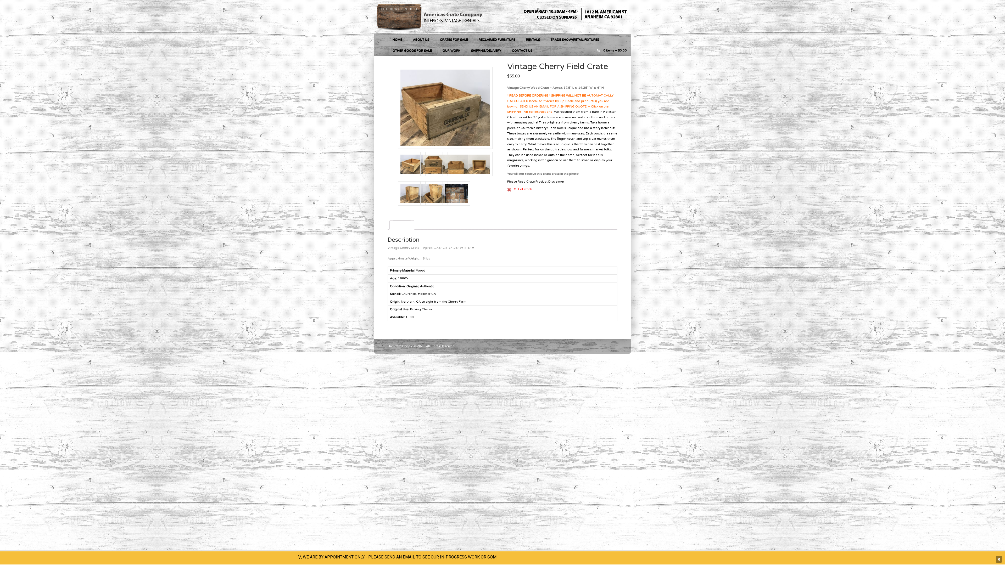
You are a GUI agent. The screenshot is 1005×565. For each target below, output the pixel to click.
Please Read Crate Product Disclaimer (535, 181)
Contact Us (522, 50)
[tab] (401, 225)
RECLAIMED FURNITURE (497, 39)
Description (402, 225)
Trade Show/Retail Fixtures (575, 39)
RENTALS (533, 39)
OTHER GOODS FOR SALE (412, 50)
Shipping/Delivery (486, 50)
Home (397, 39)
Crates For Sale (454, 39)
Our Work (451, 50)
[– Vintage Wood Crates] (430, 31)
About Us (421, 39)
